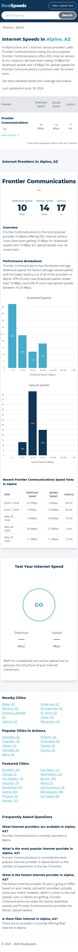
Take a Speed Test (62, 5)
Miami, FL (46, 783)
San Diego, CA (49, 770)
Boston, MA (48, 779)
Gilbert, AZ (9, 746)
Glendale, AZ (10, 750)
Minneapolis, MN (51, 792)
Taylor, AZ (47, 717)
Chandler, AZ (11, 741)
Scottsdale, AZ (50, 741)
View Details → (10, 135)
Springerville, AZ (51, 708)
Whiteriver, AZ (50, 722)
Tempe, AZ (47, 746)
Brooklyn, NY (11, 770)
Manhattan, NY (12, 787)
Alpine (20, 27)
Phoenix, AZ (48, 737)
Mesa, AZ (8, 755)
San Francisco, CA (52, 787)
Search (67, 15)
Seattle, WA (10, 792)
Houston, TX (10, 783)
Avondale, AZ (11, 737)
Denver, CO (10, 801)
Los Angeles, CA (12, 779)
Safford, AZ (9, 722)
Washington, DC (51, 774)
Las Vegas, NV (49, 796)
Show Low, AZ (49, 704)
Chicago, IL (9, 774)
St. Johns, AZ (48, 713)
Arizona (8, 27)
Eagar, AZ (8, 704)
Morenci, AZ (10, 708)
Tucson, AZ (47, 750)
